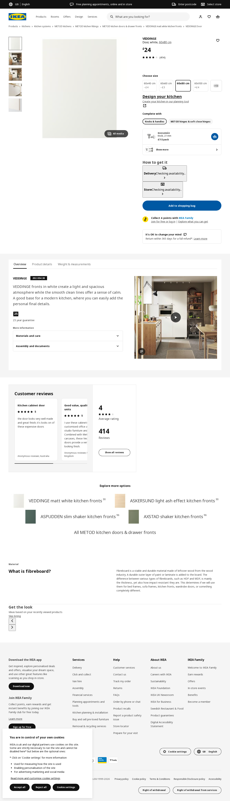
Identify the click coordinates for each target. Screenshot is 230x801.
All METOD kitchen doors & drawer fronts (115, 532)
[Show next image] (123, 88)
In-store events (197, 688)
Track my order (122, 681)
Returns (117, 688)
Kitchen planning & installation (90, 712)
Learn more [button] (200, 238)
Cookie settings (66, 787)
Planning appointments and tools (88, 703)
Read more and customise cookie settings (35, 778)
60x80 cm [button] (165, 42)
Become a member (199, 701)
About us (156, 667)
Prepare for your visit (125, 733)
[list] (51, 429)
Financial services (82, 695)
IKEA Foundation (160, 688)
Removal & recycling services (89, 726)
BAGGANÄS (164, 133)
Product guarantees (162, 715)
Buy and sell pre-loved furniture (90, 719)
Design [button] (79, 16)
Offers (191, 681)
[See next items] (12, 628)
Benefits (193, 695)
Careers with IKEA (161, 674)
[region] (79, 88)
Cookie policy (139, 779)
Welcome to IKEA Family (202, 667)
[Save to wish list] (217, 40)
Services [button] (92, 16)
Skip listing (15, 616)
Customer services (124, 667)
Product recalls (122, 708)
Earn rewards (195, 674)
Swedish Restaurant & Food (167, 708)
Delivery (77, 667)
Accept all (19, 787)
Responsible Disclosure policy (189, 779)
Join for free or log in (163, 221)
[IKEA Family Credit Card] (102, 760)
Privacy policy (121, 779)
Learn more (15, 718)
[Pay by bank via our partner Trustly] (113, 760)
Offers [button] (67, 16)
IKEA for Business (161, 701)
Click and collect (81, 674)
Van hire (77, 681)
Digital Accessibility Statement (162, 724)
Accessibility (215, 779)
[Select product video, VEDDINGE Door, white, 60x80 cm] (15, 59)
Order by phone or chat (127, 701)
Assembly (78, 688)
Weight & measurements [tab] (74, 264)
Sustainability (158, 681)
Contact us (119, 674)
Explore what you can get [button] (193, 221)
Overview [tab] (20, 264)
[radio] (154, 121)
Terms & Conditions (160, 779)
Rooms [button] (55, 16)
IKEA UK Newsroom (162, 695)
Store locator (121, 726)
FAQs (116, 695)
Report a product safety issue (127, 717)
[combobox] (147, 16)
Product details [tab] (42, 264)
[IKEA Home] (17, 16)
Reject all (41, 787)
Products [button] (41, 16)
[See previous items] (12, 621)
